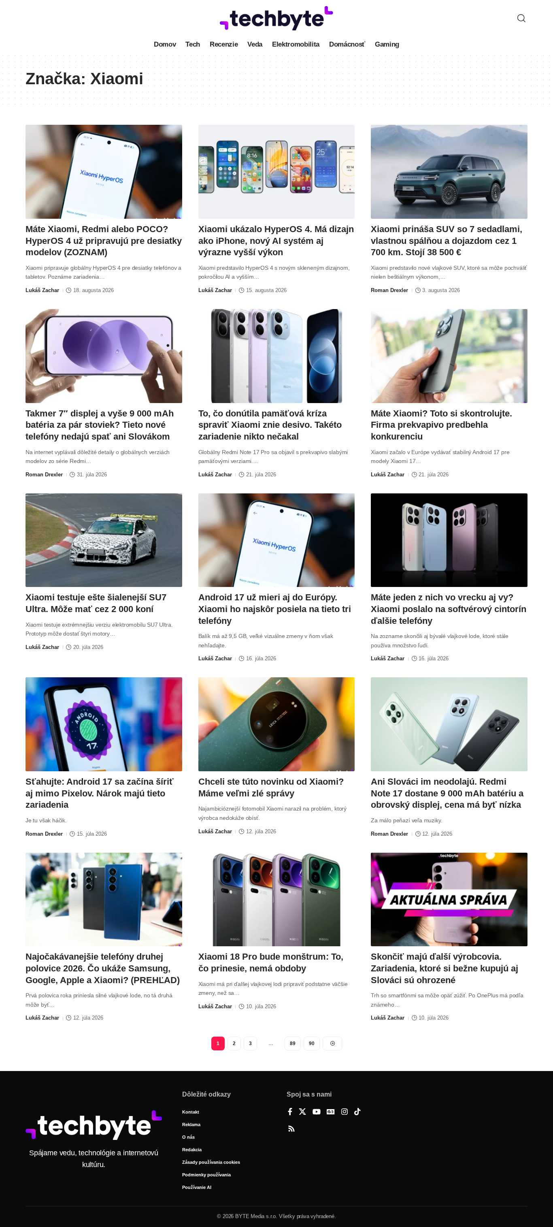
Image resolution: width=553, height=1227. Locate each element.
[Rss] (291, 1129)
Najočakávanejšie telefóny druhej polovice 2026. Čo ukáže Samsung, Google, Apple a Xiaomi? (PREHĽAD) (103, 968)
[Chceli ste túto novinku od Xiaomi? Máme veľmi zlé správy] (276, 724)
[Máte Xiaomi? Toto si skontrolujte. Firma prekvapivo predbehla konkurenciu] (449, 356)
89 (293, 1043)
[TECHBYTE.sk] (276, 18)
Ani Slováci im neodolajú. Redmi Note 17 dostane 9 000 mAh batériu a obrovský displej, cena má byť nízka (447, 793)
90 (312, 1043)
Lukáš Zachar (42, 290)
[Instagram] (344, 1112)
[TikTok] (357, 1112)
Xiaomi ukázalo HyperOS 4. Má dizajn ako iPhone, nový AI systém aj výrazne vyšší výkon (276, 240)
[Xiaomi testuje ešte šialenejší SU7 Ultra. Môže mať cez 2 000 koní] (104, 540)
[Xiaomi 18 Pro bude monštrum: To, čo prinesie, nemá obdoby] (276, 900)
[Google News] (330, 1112)
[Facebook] (290, 1112)
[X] (302, 1112)
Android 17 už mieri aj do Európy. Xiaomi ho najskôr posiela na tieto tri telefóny (274, 608)
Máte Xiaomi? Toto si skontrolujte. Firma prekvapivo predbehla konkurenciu (441, 425)
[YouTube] (316, 1112)
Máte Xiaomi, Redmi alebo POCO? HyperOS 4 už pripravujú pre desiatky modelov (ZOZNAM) (104, 240)
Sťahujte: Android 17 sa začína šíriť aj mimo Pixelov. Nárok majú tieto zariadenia (100, 793)
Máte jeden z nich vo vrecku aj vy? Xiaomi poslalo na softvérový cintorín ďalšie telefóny (448, 608)
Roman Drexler (389, 290)
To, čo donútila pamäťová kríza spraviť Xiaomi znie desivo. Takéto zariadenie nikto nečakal (270, 425)
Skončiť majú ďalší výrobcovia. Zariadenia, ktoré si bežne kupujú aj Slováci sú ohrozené (444, 968)
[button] (521, 18)
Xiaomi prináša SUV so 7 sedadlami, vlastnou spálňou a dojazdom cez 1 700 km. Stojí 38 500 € (446, 240)
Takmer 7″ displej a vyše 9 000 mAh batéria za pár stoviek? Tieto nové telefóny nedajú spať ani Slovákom (100, 425)
